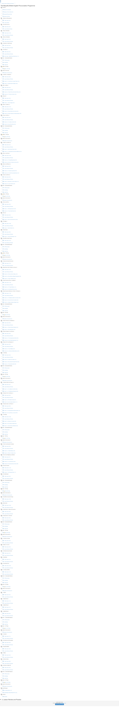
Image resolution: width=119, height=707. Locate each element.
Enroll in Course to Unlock (59, 704)
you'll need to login (63, 703)
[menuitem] (0, 2)
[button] (0, 0)
